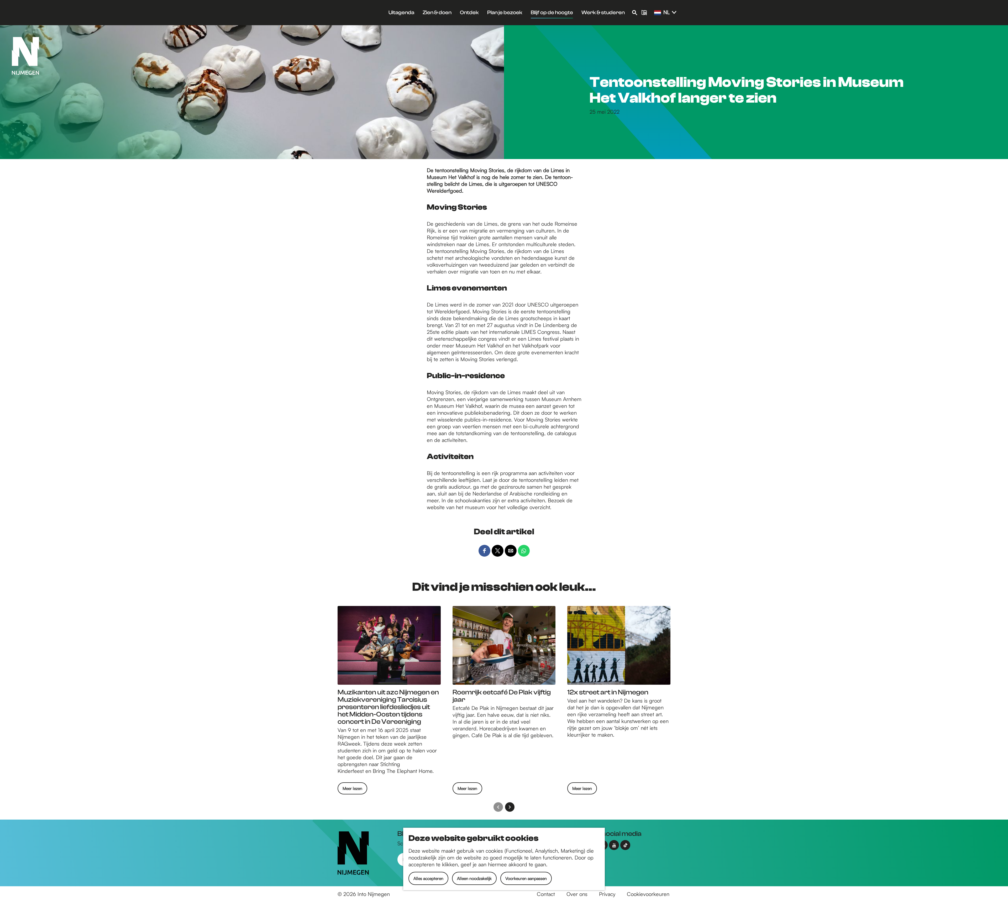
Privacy (607, 894)
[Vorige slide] (498, 807)
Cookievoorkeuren (648, 894)
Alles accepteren (428, 878)
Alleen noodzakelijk (474, 878)
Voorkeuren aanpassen (526, 878)
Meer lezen (352, 789)
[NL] (657, 13)
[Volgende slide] (509, 807)
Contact (546, 894)
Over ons (576, 894)
